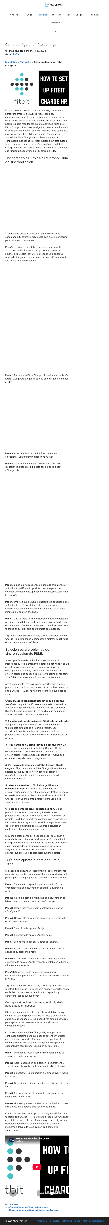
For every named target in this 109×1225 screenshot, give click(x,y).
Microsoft (56, 15)
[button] (54, 31)
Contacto (54, 1221)
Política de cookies (71, 1221)
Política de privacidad (93, 1221)
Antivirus (95, 15)
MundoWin (11, 62)
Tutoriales (42, 15)
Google (79, 15)
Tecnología (54, 22)
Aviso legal (42, 1221)
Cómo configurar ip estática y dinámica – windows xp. (33, 1210)
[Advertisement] (37, 185)
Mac (68, 15)
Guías (29, 15)
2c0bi (16, 54)
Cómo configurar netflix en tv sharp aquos (28, 1207)
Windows (14, 15)
